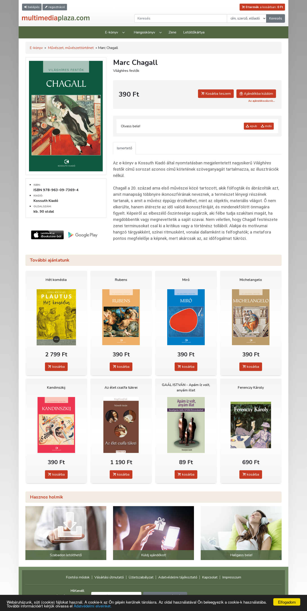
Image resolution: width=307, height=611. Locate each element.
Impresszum (231, 577)
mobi (268, 126)
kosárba (58, 366)
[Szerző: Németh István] (121, 425)
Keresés (275, 18)
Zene (172, 32)
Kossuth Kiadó (45, 200)
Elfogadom (287, 602)
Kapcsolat (210, 577)
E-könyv (111, 32)
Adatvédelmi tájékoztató (177, 577)
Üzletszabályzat (141, 577)
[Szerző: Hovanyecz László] (186, 425)
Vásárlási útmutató (109, 577)
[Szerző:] (121, 317)
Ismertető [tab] (124, 148)
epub (253, 126)
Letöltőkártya (194, 32)
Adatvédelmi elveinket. (93, 606)
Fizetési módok (78, 577)
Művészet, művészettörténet (71, 47)
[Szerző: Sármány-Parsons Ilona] (250, 425)
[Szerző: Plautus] (56, 317)
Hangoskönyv (144, 32)
